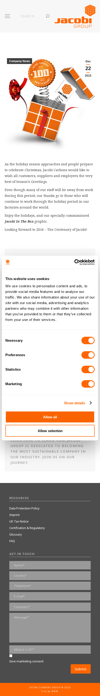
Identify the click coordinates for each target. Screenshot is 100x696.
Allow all (50, 417)
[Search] (48, 16)
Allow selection (50, 431)
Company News (19, 61)
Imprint (14, 515)
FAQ (12, 541)
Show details (74, 403)
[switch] (88, 355)
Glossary (15, 534)
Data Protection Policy (24, 508)
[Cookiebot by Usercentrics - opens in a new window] (74, 262)
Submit (81, 669)
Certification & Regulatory (27, 528)
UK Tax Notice (19, 521)
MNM (55, 691)
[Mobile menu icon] (7, 16)
